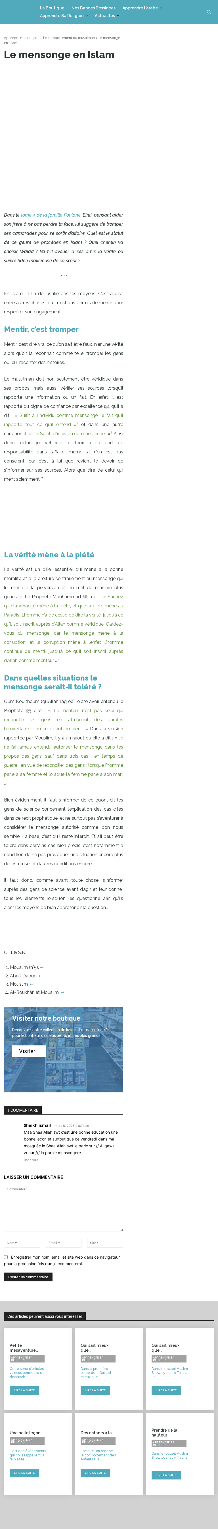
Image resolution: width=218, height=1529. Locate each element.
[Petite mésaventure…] (62, 1369)
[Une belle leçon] (62, 1454)
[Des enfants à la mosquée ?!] (133, 1454)
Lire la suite (24, 1390)
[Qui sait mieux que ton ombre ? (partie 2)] (133, 1369)
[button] (209, 12)
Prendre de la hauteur (164, 1432)
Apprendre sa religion (21, 37)
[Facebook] (50, 72)
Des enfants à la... (97, 1433)
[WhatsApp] (89, 72)
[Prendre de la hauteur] (204, 1454)
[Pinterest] (76, 72)
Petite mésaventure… (24, 1348)
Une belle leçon (25, 1433)
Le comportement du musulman (69, 37)
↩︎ (42, 967)
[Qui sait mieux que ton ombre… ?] (204, 1369)
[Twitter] (63, 72)
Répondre (31, 1160)
